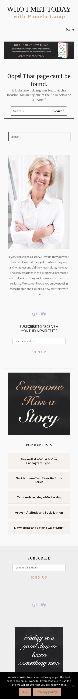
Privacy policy (47, 692)
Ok (25, 692)
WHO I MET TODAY (39, 9)
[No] (73, 686)
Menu (70, 29)
